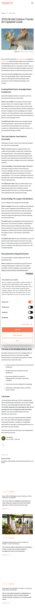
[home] (7, 3)
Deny (17, 340)
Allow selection (17, 335)
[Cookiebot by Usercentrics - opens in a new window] (25, 274)
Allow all (17, 329)
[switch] (30, 307)
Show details (26, 324)
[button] (32, 3)
